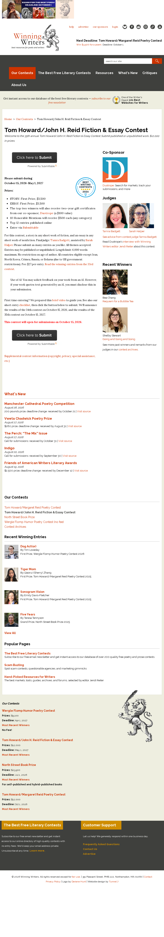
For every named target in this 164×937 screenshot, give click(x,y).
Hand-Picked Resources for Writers (29, 676)
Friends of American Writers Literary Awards (40, 463)
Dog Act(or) (28, 546)
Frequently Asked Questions (101, 844)
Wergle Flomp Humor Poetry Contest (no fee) (34, 522)
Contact (148, 876)
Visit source (84, 411)
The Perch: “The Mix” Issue (25, 433)
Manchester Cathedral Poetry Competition (39, 404)
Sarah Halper (137, 231)
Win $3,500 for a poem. (89, 44)
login (115, 26)
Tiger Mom (28, 569)
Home (8, 119)
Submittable (31, 227)
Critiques (149, 73)
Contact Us (90, 849)
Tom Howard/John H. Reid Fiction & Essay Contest (39, 512)
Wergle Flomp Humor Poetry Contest (28, 710)
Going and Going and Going (119, 339)
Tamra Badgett (111, 231)
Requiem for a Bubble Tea (118, 301)
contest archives (128, 349)
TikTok (152, 27)
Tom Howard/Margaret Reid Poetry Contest (32, 507)
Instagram (145, 27)
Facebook (132, 27)
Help (71, 26)
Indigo (9, 448)
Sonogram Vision (32, 591)
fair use (76, 876)
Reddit (138, 27)
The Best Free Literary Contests (64, 73)
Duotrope (108, 185)
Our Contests (22, 73)
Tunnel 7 (113, 881)
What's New (128, 73)
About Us (18, 85)
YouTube (160, 27)
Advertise (83, 26)
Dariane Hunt (79, 881)
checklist (24, 305)
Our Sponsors (100, 26)
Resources (104, 73)
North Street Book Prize (19, 517)
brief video (59, 300)
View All (10, 633)
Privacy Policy (53, 881)
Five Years (27, 614)
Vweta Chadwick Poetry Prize (28, 418)
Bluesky (125, 27)
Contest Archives (15, 526)
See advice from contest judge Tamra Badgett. (130, 236)
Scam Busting (14, 665)
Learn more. (37, 850)
